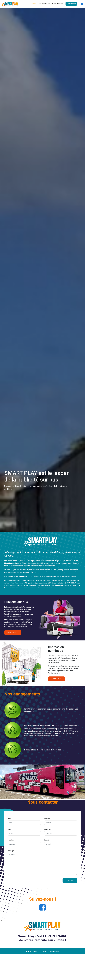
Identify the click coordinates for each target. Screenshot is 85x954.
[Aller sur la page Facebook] (81, 3)
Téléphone (47, 829)
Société (46, 840)
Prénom (47, 818)
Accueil (33, 4)
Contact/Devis (71, 4)
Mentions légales (31, 951)
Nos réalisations (57, 4)
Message (11, 851)
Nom (9, 818)
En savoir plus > (12, 632)
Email (9, 829)
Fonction (11, 840)
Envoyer (70, 880)
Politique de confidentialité (50, 951)
